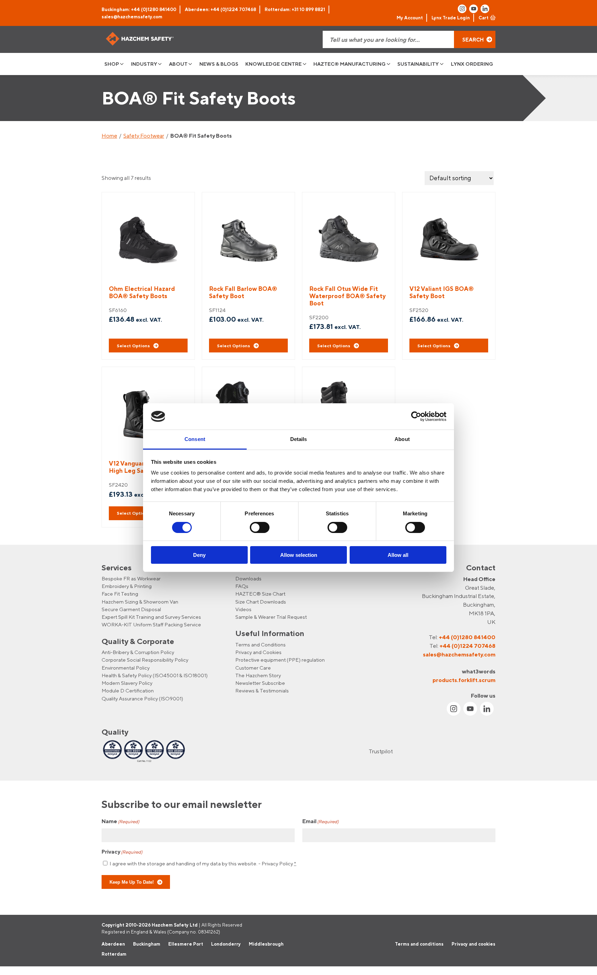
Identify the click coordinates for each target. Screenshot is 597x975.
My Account (410, 17)
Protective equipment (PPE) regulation (280, 660)
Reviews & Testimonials (262, 690)
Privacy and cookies (473, 943)
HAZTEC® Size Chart (260, 594)
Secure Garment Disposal (131, 609)
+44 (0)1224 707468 (467, 645)
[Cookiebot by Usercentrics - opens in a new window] (416, 416)
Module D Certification (128, 690)
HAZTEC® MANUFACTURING (349, 64)
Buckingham (146, 943)
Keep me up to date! (132, 882)
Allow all (398, 555)
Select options (133, 345)
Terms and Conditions (260, 644)
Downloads (248, 578)
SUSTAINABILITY (418, 64)
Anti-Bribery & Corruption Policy (138, 652)
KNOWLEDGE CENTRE (273, 64)
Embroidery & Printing (127, 586)
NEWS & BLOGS (218, 64)
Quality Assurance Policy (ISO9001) (142, 698)
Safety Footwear (143, 135)
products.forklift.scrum (464, 680)
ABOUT (178, 64)
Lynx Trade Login (451, 17)
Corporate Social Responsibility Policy (145, 660)
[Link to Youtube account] (473, 8)
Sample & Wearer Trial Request (271, 617)
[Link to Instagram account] (462, 8)
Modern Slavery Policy (127, 683)
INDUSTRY (144, 64)
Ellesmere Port (185, 943)
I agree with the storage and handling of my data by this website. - (203, 863)
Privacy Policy (277, 863)
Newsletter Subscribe (260, 683)
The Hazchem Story (258, 675)
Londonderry (226, 943)
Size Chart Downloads (260, 602)
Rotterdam (114, 954)
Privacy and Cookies (258, 652)
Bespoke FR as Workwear (131, 578)
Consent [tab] (194, 439)
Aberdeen (113, 943)
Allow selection (298, 555)
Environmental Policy (126, 668)
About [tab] (402, 439)
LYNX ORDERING (472, 64)
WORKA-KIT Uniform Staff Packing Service (151, 624)
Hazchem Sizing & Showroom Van (140, 602)
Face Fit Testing (120, 594)
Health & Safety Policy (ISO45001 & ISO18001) (155, 675)
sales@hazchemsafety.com (132, 16)
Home (109, 135)
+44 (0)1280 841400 (467, 637)
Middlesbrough (266, 943)
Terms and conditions (419, 943)
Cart (483, 17)
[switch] (259, 527)
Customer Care (253, 668)
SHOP (111, 64)
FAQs (241, 586)
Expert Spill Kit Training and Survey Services (151, 617)
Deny (199, 555)
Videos (243, 609)
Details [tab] (298, 439)
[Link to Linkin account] (485, 8)
